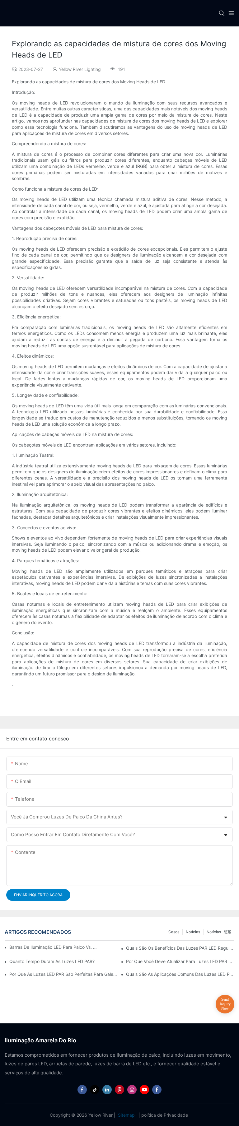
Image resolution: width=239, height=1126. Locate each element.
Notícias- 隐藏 (219, 931)
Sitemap (126, 1115)
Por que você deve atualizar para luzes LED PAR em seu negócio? (180, 961)
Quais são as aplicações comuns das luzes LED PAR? (180, 974)
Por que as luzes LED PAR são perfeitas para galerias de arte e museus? (63, 974)
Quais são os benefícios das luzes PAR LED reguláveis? (180, 948)
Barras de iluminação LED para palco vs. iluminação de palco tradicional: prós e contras (53, 947)
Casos (173, 931)
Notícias (193, 931)
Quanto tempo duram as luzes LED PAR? (52, 961)
